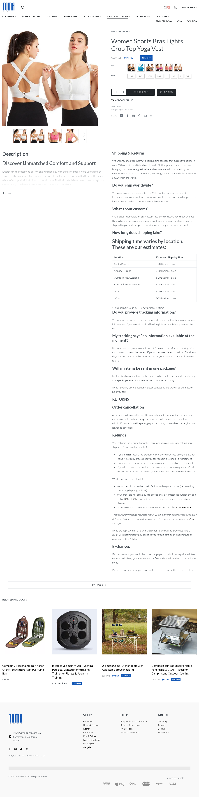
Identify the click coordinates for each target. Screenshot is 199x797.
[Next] (84, 139)
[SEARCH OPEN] (22, 7)
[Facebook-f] (10, 749)
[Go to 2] (37, 136)
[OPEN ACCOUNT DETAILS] (175, 7)
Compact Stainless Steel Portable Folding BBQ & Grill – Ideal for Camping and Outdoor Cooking (172, 669)
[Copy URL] (151, 115)
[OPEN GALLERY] (50, 78)
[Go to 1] (20, 136)
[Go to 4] (72, 136)
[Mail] (145, 115)
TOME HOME (131, 499)
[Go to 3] (55, 136)
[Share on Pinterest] (139, 115)
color (114, 65)
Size (113, 75)
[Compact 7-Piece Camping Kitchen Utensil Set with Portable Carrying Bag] (24, 631)
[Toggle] (7, 193)
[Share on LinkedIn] (133, 115)
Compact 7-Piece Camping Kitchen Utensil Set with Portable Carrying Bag (23, 669)
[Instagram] (15, 749)
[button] (99, 585)
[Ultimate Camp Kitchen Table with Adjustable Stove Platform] (124, 631)
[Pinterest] (27, 749)
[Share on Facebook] (127, 115)
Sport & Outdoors (120, 31)
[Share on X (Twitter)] (121, 115)
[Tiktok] (21, 749)
